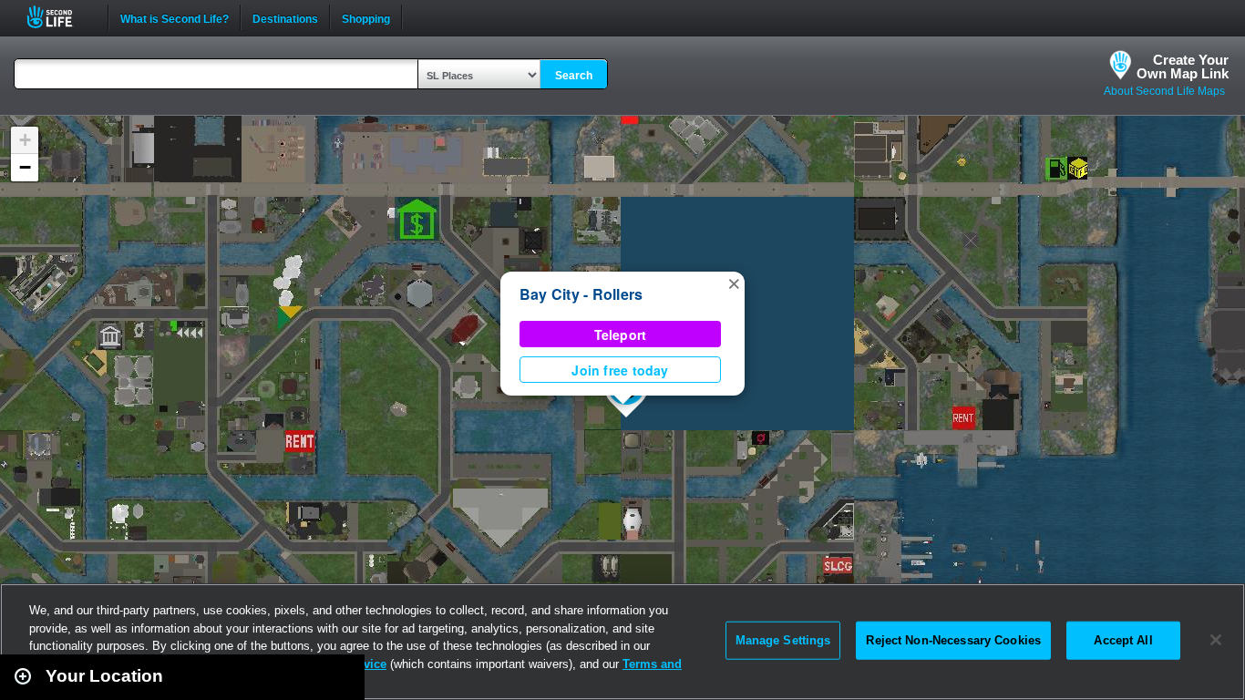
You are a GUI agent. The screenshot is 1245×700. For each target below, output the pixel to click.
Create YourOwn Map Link (1183, 66)
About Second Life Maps (1164, 91)
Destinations (285, 17)
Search (573, 75)
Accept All (1123, 640)
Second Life (60, 17)
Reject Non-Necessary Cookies (953, 640)
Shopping (366, 17)
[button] (734, 282)
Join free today (619, 370)
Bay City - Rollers (581, 293)
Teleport (620, 334)
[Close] (1216, 640)
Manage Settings (783, 640)
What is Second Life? (174, 17)
